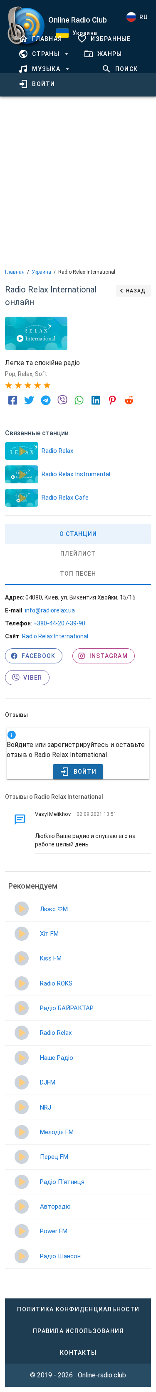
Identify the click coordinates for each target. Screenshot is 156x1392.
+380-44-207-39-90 (59, 623)
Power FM (53, 1231)
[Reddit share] (128, 400)
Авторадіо (55, 1206)
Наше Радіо (56, 1058)
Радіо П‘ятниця (62, 1182)
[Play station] (21, 451)
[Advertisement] (78, 181)
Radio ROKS (56, 983)
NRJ (45, 1107)
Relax (25, 374)
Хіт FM (49, 933)
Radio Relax (56, 1032)
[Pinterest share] (112, 400)
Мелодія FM (57, 1132)
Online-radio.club (102, 1375)
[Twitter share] (29, 400)
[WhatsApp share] (79, 400)
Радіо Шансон (60, 1256)
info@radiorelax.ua (50, 610)
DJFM (47, 1082)
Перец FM (54, 1157)
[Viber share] (62, 400)
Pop (10, 374)
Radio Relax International (55, 636)
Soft (41, 374)
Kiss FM (51, 958)
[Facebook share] (12, 400)
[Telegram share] (45, 400)
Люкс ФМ (54, 909)
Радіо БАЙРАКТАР (67, 1008)
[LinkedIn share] (95, 400)
